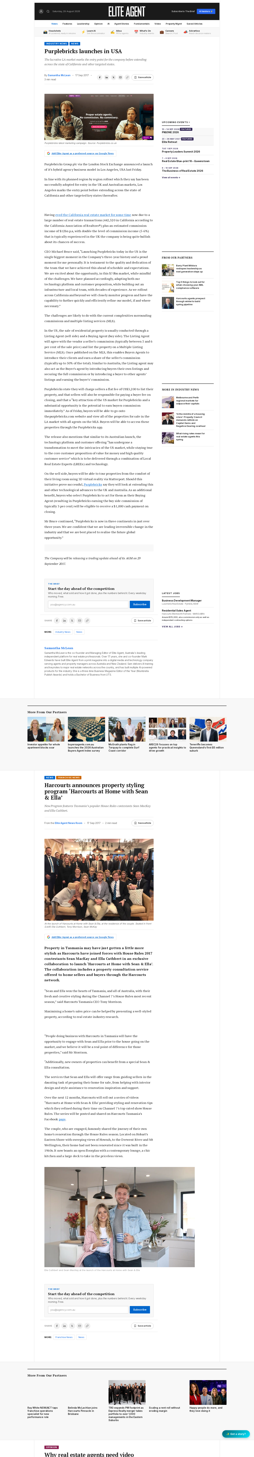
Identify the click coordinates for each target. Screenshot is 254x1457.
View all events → (171, 177)
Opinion (98, 23)
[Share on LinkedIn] (106, 77)
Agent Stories (121, 23)
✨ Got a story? (236, 1434)
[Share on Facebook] (99, 77)
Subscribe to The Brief (183, 11)
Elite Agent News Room (68, 823)
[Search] (48, 11)
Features (67, 23)
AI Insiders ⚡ (206, 11)
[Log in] (41, 11)
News (54, 23)
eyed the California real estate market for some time (93, 215)
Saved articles (195, 23)
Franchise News (69, 777)
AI (108, 23)
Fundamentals (142, 23)
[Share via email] (120, 77)
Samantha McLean (59, 75)
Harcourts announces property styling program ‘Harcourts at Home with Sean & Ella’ (96, 791)
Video (157, 23)
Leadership (83, 23)
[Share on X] (113, 77)
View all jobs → (172, 626)
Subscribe (140, 604)
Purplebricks (93, 484)
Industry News (56, 43)
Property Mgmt (174, 23)
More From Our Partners (47, 712)
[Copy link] (127, 77)
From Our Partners (177, 257)
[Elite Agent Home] (127, 11)
